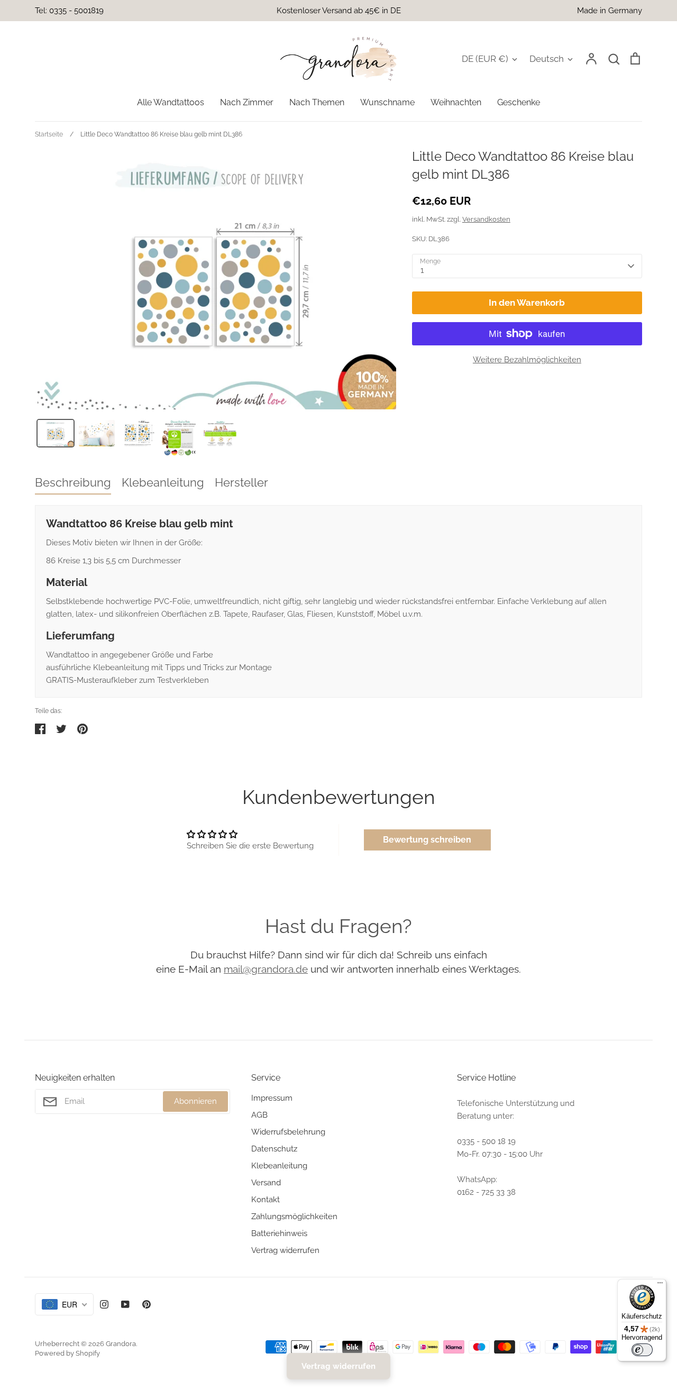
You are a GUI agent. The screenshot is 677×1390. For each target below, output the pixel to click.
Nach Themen (316, 102)
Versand (266, 1182)
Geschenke (518, 102)
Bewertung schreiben (427, 840)
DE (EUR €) (485, 58)
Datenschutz (274, 1149)
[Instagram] (104, 1304)
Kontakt (265, 1199)
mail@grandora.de (266, 969)
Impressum (271, 1098)
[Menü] (660, 1285)
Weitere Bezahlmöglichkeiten (527, 359)
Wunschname (387, 102)
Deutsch (546, 58)
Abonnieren (195, 1101)
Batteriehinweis (279, 1233)
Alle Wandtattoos (170, 102)
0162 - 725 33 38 (486, 1192)
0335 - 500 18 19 (486, 1141)
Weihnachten (456, 102)
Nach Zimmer (246, 102)
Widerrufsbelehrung (288, 1132)
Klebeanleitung (279, 1165)
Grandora (121, 1344)
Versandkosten (486, 219)
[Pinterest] (146, 1304)
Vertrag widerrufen (285, 1250)
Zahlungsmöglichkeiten (294, 1216)
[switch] (642, 1349)
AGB (259, 1115)
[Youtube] (125, 1304)
